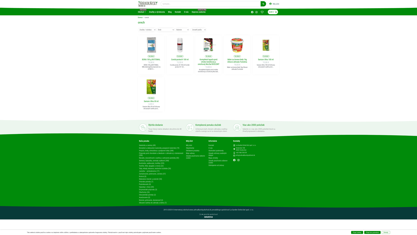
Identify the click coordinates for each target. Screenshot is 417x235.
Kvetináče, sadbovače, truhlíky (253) (151, 163)
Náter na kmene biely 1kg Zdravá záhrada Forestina (237, 60)
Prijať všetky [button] (357, 232)
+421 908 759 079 (241, 153)
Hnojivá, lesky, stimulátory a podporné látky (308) (156, 151)
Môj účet (189, 145)
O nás (210, 148)
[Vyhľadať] (263, 3)
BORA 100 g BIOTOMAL (151, 59)
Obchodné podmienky (216, 151)
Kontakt (211, 145)
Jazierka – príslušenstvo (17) (149, 171)
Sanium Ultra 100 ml (266, 59)
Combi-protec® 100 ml (180, 59)
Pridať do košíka (151, 51)
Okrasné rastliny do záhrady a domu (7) (153, 203)
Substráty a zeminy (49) (147, 145)
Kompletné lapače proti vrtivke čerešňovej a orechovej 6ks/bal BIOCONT (208, 61)
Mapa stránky (213, 158)
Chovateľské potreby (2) (147, 195)
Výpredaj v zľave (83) (146, 187)
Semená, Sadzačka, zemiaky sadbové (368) (154, 161)
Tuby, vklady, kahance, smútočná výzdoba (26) (155, 168)
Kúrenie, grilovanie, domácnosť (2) (151, 200)
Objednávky (190, 148)
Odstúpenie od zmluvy (216, 165)
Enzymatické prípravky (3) (148, 190)
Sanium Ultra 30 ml (151, 101)
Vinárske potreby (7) (146, 182)
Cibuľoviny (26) (144, 192)
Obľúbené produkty (192, 151)
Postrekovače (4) (145, 184)
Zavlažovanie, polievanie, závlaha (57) (152, 174)
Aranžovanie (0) (144, 197)
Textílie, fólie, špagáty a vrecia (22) (151, 166)
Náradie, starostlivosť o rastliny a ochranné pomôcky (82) (159, 158)
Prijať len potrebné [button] (372, 232)
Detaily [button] (386, 232)
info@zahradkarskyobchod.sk (245, 155)
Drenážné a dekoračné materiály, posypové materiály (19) (159, 148)
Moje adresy (190, 153)
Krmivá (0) (142, 176)
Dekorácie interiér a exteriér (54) (150, 179)
